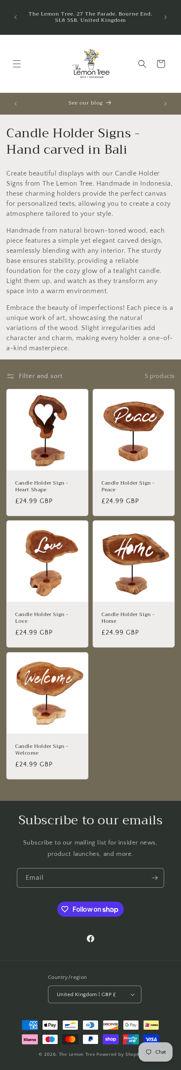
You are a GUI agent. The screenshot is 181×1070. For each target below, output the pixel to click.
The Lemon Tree (77, 1054)
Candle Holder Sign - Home (128, 617)
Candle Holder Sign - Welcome (42, 749)
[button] (17, 64)
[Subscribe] (154, 878)
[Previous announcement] (15, 17)
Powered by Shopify (119, 1054)
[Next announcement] (165, 17)
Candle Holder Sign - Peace (128, 486)
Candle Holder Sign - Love (42, 617)
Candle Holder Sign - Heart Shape (42, 486)
